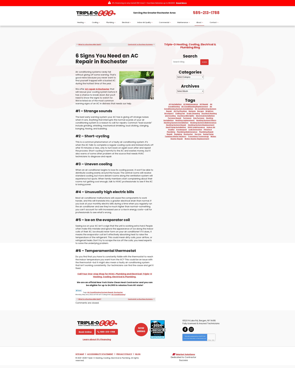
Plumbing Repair (206, 132)
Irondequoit (181, 129)
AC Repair (204, 104)
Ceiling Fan (180, 113)
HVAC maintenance (196, 127)
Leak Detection (195, 129)
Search (204, 62)
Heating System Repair (176, 125)
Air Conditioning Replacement (194, 106)
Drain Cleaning (193, 113)
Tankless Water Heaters (175, 136)
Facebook (185, 329)
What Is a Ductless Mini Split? (89, 44)
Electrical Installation (205, 116)
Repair (170, 134)
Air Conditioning (118, 294)
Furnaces (187, 118)
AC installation (175, 104)
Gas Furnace (198, 118)
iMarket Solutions (185, 354)
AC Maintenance (190, 104)
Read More (181, 3)
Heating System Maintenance (203, 123)
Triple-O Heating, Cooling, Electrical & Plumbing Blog (190, 46)
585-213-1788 (206, 12)
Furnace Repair (174, 118)
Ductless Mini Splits (185, 116)
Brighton (209, 111)
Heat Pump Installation (176, 127)
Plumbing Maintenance (187, 132)
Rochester (118, 292)
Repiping (178, 134)
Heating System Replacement (201, 125)
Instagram (191, 329)
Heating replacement (185, 120)
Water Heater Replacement (197, 139)
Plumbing (171, 132)
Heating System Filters (206, 120)
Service (198, 134)
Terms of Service (200, 338)
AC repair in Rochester (97, 89)
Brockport (169, 113)
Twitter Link (78, 290)
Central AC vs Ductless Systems (140, 44)
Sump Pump (208, 134)
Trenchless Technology (198, 136)
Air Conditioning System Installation (188, 107)
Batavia (192, 111)
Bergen (200, 111)
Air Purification (180, 111)
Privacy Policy (192, 338)
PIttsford (208, 129)
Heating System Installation (176, 123)
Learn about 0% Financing (97, 339)
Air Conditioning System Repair (100, 292)
